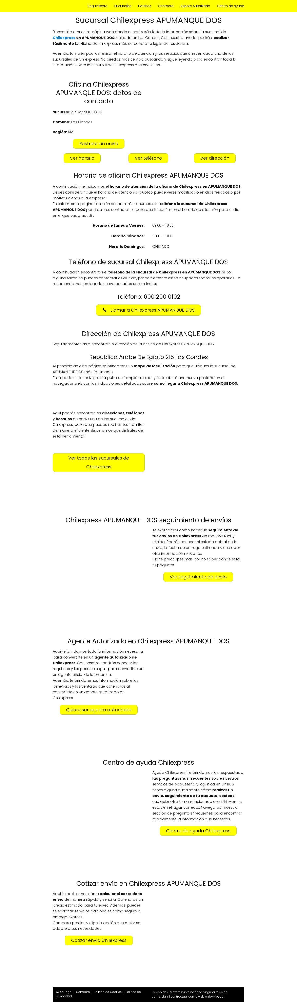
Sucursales (122, 6)
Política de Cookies (108, 992)
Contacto (166, 6)
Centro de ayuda (230, 6)
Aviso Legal (64, 992)
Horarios (144, 6)
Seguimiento (97, 6)
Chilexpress (64, 37)
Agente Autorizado (195, 6)
